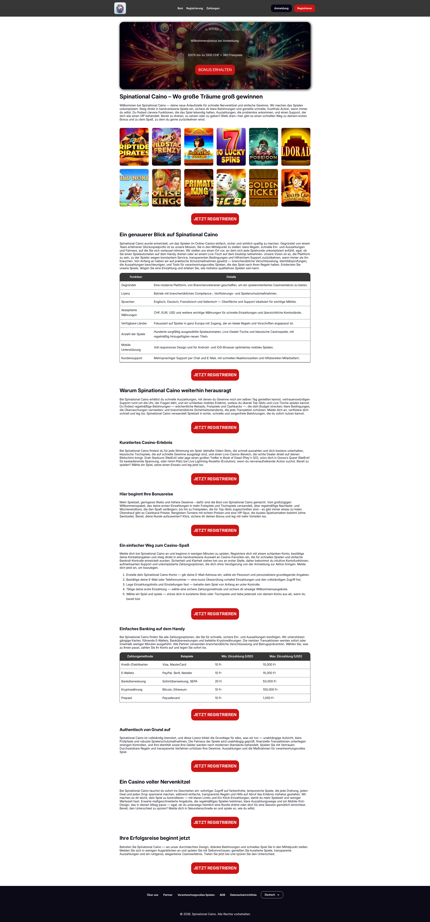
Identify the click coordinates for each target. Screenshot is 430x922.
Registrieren (305, 8)
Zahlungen (213, 8)
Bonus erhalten (215, 69)
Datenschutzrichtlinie (243, 894)
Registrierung (194, 8)
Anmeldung (281, 8)
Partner (168, 894)
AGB (222, 894)
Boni (180, 8)
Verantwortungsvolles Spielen (196, 894)
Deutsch (270, 894)
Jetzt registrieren (215, 218)
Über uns (152, 894)
